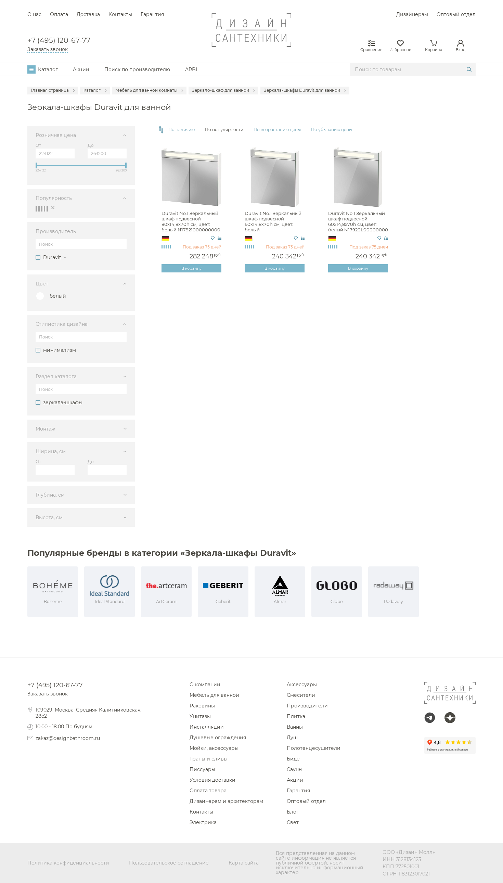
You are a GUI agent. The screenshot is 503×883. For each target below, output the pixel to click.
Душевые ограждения (218, 737)
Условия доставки (212, 780)
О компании (205, 684)
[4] (44, 208)
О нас (34, 14)
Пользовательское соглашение (169, 863)
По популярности (224, 129)
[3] (41, 208)
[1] (36, 208)
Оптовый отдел (456, 14)
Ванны (295, 727)
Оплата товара (208, 791)
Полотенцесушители (313, 748)
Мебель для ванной (214, 695)
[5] (47, 208)
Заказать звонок (47, 49)
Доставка (88, 14)
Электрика (203, 822)
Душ (292, 737)
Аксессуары (302, 684)
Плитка (296, 716)
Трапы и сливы (209, 759)
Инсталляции (207, 727)
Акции (81, 69)
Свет (293, 822)
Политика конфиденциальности (68, 863)
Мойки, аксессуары (214, 748)
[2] (39, 208)
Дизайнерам (412, 14)
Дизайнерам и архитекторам (226, 801)
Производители (307, 706)
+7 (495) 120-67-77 (58, 40)
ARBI (191, 69)
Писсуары (202, 769)
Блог (293, 812)
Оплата (59, 14)
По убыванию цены (331, 129)
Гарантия (152, 14)
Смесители (301, 695)
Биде (293, 759)
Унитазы (200, 716)
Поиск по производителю (137, 69)
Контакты (120, 14)
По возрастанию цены (277, 129)
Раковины (202, 706)
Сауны (294, 769)
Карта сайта (244, 863)
